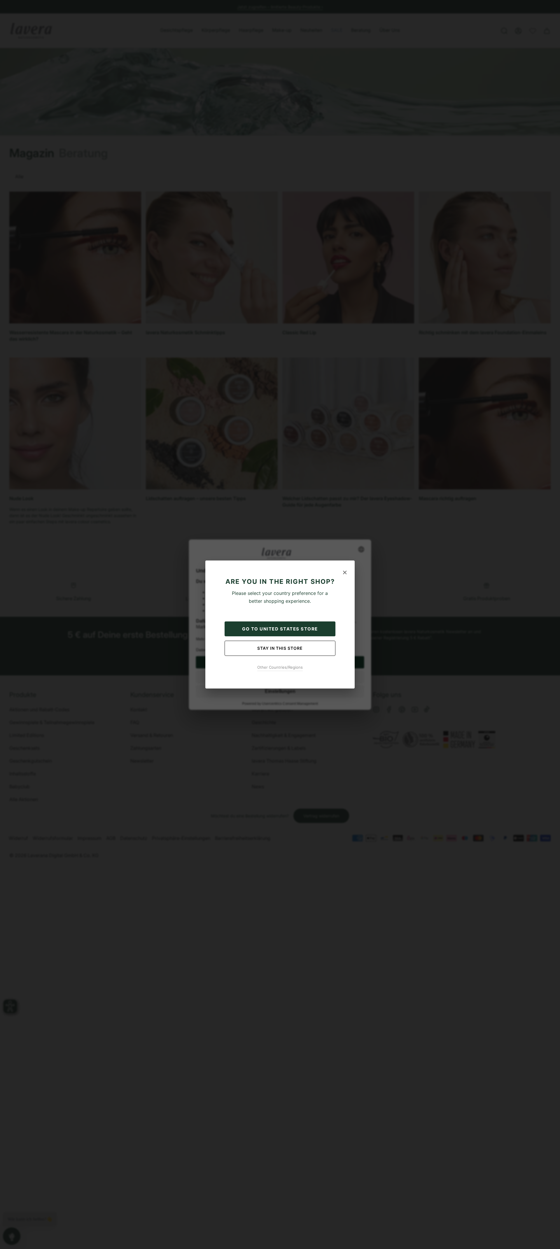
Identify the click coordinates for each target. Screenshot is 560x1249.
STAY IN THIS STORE (280, 648)
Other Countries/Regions (280, 667)
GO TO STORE (280, 629)
